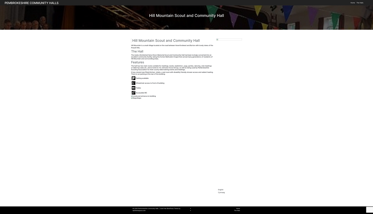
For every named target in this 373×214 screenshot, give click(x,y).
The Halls (359, 3)
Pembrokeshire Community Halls (31, 3)
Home (353, 3)
